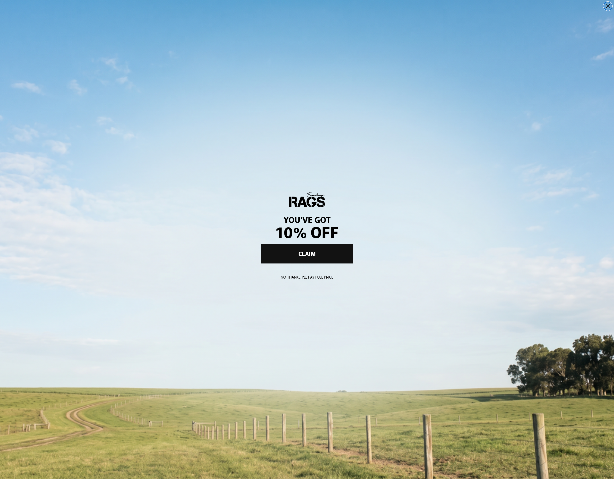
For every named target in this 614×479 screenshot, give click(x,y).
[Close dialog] (608, 6)
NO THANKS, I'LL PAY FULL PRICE (307, 277)
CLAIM (307, 253)
